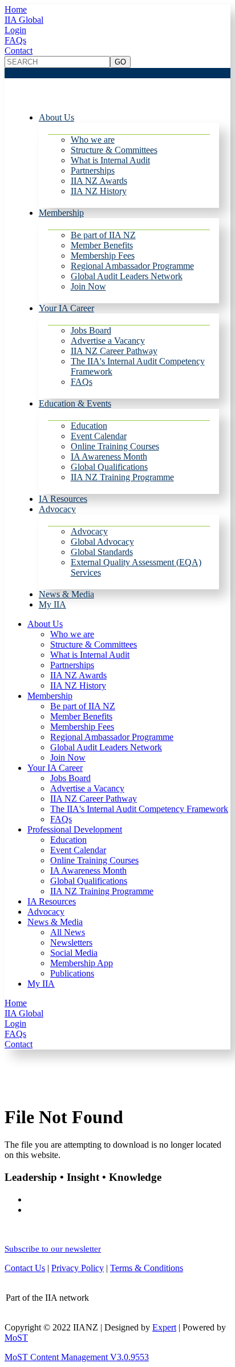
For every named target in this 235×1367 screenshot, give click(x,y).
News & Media (66, 594)
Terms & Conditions (146, 1268)
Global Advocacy (102, 541)
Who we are (93, 139)
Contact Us (25, 1268)
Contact (19, 50)
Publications (72, 973)
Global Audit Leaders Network (127, 276)
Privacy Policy (77, 1268)
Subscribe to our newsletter (53, 1248)
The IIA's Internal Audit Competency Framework (139, 809)
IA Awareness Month (109, 456)
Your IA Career (66, 308)
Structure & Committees (114, 150)
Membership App (81, 963)
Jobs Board (91, 330)
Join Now (88, 286)
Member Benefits (102, 245)
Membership (61, 213)
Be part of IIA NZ (103, 235)
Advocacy (57, 509)
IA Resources (63, 499)
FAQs (15, 40)
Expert (164, 1327)
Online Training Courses (115, 446)
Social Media (74, 953)
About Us (56, 117)
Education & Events (75, 403)
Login (15, 30)
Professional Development (74, 829)
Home (16, 9)
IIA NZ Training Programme (122, 477)
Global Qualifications (109, 467)
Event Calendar (99, 436)
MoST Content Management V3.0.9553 (77, 1357)
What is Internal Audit (110, 160)
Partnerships (93, 170)
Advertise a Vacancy (108, 340)
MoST (16, 1337)
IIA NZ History (99, 191)
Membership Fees (103, 255)
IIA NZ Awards (99, 181)
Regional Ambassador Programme (132, 266)
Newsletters (71, 942)
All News (67, 932)
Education (89, 426)
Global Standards (102, 552)
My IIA (52, 604)
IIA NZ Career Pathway (114, 351)
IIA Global (24, 20)
